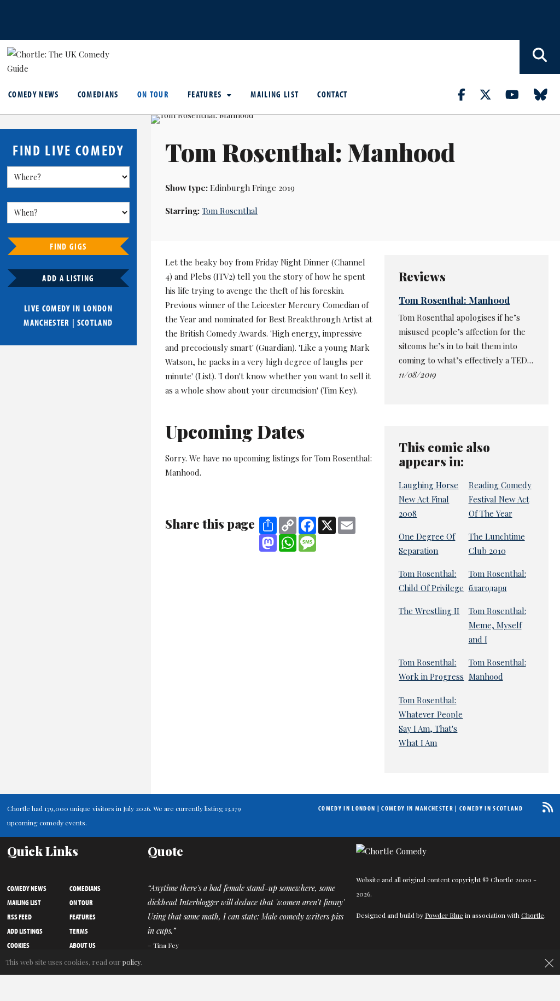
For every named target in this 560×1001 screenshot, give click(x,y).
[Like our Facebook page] (468, 94)
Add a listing (68, 278)
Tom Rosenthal (230, 210)
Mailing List (274, 94)
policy (131, 962)
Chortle (532, 915)
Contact (332, 94)
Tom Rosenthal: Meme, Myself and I (497, 625)
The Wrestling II (429, 610)
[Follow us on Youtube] (518, 94)
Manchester (46, 322)
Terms (78, 931)
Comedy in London (346, 808)
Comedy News (33, 94)
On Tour (153, 94)
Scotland (95, 322)
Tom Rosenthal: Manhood (454, 300)
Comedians (98, 94)
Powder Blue (444, 915)
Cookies (18, 945)
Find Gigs (68, 246)
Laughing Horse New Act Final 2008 (428, 499)
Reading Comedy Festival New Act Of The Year (500, 499)
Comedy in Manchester (417, 808)
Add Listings (25, 931)
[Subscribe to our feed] (545, 807)
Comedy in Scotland (491, 808)
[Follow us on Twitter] (491, 94)
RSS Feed (19, 917)
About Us (82, 945)
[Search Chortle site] (540, 57)
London (98, 308)
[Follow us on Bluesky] (547, 94)
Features (206, 94)
